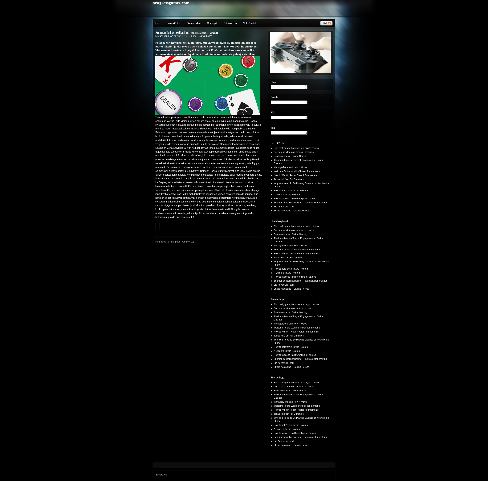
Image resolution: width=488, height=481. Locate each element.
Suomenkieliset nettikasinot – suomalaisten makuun (186, 32)
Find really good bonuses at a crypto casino (296, 148)
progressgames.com (170, 3)
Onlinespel (212, 23)
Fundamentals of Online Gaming (290, 156)
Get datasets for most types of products (294, 152)
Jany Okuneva (165, 36)
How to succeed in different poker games (295, 198)
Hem (157, 23)
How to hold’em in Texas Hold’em (291, 190)
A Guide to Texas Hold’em (287, 194)
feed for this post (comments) (174, 241)
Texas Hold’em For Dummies (289, 179)
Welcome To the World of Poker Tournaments (297, 171)
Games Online (173, 23)
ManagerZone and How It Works (290, 167)
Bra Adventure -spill (284, 206)
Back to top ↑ (162, 474)
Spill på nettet (249, 23)
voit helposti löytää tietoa (201, 148)
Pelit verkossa (230, 23)
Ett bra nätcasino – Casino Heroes (291, 210)
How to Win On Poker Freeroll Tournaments (296, 175)
